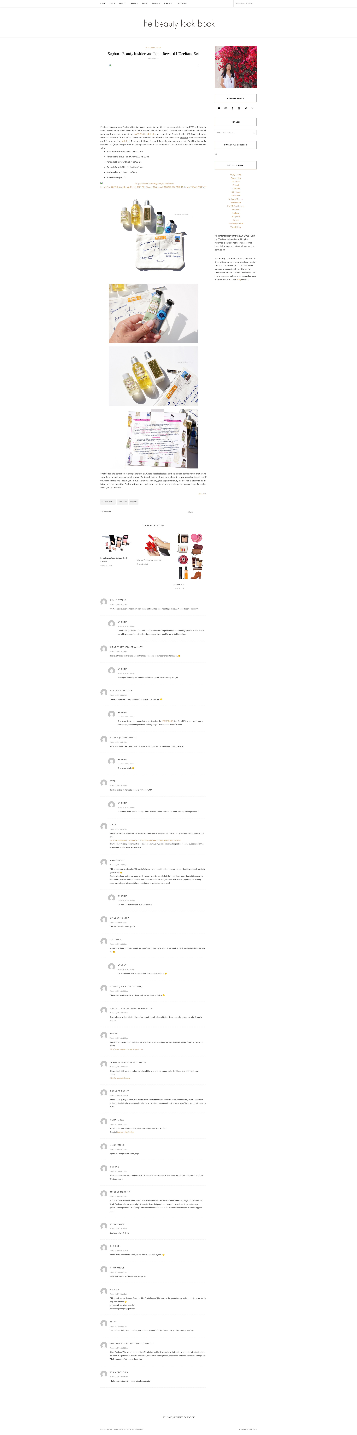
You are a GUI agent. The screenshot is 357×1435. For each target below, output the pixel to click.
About (112, 3)
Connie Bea (117, 1120)
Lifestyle (134, 3)
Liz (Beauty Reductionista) (126, 647)
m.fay (113, 1322)
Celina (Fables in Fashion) (126, 986)
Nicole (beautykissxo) (124, 738)
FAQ (239, 279)
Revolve (235, 209)
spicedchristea (119, 918)
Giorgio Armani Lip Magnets (149, 560)
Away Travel (235, 174)
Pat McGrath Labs (235, 206)
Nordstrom (236, 202)
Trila (113, 825)
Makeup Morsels (120, 1192)
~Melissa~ (116, 939)
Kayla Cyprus (118, 600)
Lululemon (235, 195)
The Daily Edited (235, 223)
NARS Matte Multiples (145, 134)
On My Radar (178, 584)
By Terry (236, 181)
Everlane (236, 188)
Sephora (133, 502)
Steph (113, 781)
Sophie (114, 1033)
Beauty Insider (108, 502)
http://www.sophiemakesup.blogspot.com (126, 1049)
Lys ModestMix (119, 1372)
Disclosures (182, 3)
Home (102, 3)
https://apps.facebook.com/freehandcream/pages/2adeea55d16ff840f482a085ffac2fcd (145, 840)
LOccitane (122, 502)
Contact (156, 3)
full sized (126, 141)
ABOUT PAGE (167, 721)
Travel (145, 3)
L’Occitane (236, 192)
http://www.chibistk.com (120, 1078)
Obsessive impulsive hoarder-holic (132, 1343)
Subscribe (168, 3)
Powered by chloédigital (248, 1429)
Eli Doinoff (117, 1224)
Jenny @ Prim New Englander (128, 1062)
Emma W (115, 1289)
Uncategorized (153, 48)
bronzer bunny (119, 1091)
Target (236, 220)
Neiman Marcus (235, 199)
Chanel (235, 185)
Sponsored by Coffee (125, 1132)
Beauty (122, 3)
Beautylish (236, 178)
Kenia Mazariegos (121, 691)
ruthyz (114, 1167)
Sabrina (122, 622)
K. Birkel (115, 1246)
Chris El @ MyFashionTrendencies (131, 1008)
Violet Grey (235, 227)
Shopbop (236, 216)
